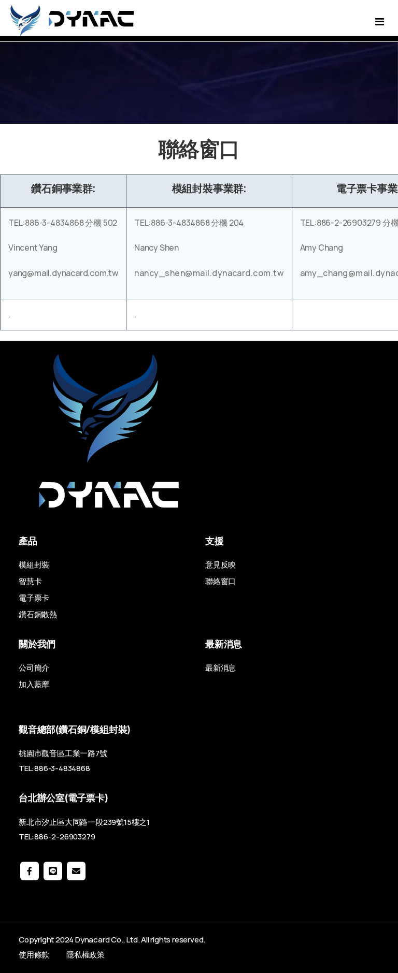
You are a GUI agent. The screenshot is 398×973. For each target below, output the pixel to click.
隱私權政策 (85, 954)
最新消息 (220, 667)
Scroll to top (22, 489)
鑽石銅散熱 (38, 614)
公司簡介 (34, 667)
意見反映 (220, 564)
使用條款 (34, 954)
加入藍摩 (34, 684)
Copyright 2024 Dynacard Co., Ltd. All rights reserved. (112, 939)
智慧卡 (30, 581)
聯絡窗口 (220, 581)
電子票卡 (34, 597)
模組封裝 (34, 564)
